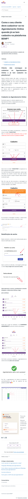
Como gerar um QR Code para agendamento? (12, 474)
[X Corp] (4, 437)
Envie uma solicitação (19, 452)
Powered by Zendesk (22, 497)
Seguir (4, 46)
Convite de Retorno (6, 472)
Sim (10, 445)
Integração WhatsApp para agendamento (11, 465)
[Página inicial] (3, 2)
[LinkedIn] (6, 437)
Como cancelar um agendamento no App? (11, 463)
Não (17, 445)
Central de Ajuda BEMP (6, 6)
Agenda (14, 6)
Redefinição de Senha (9, 64)
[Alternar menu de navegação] (24, 2)
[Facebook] (2, 437)
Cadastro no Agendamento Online (12, 62)
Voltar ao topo (4, 456)
